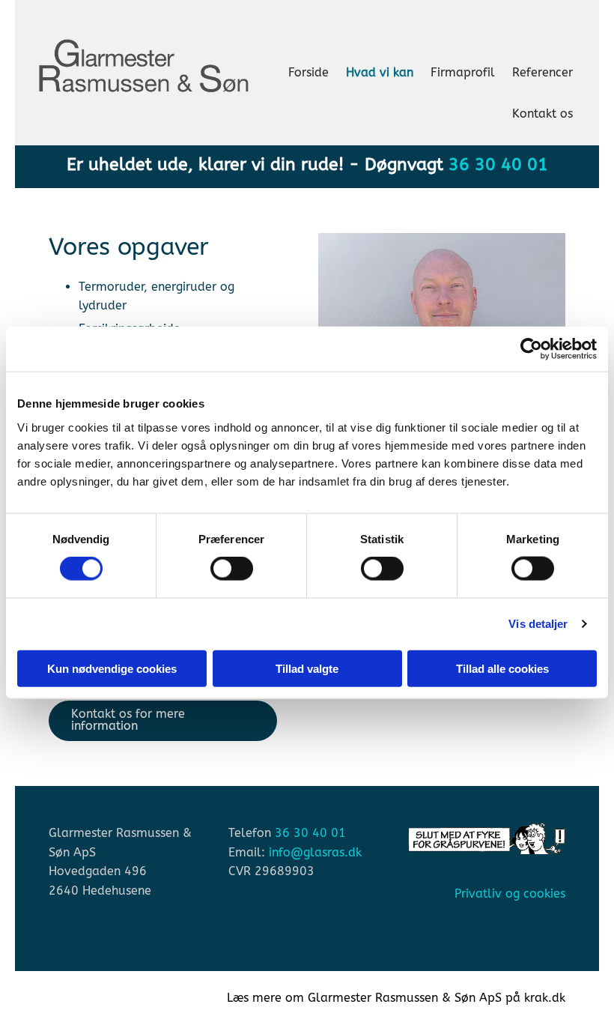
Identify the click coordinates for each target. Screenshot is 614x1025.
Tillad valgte (307, 668)
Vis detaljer (538, 623)
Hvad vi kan (379, 72)
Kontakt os (542, 113)
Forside (308, 72)
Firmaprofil (463, 72)
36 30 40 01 (498, 164)
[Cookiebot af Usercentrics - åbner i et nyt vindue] (531, 349)
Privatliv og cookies (510, 893)
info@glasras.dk (315, 852)
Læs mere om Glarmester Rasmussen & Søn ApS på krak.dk (396, 998)
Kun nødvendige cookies (112, 668)
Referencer (542, 72)
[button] (163, 721)
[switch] (231, 569)
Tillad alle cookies (502, 668)
